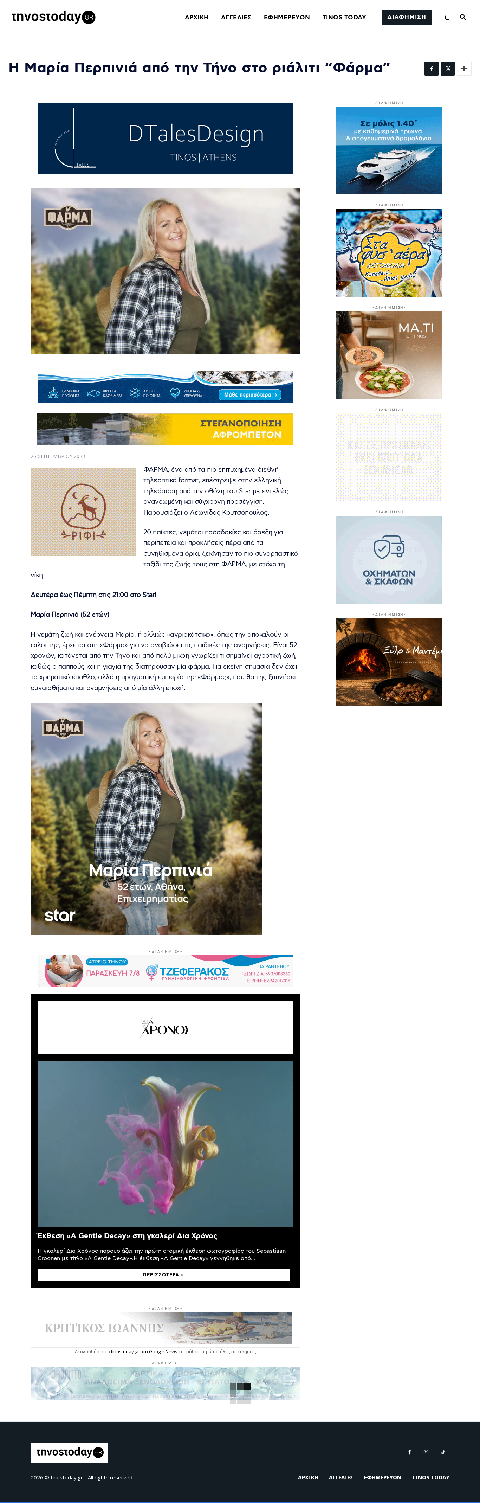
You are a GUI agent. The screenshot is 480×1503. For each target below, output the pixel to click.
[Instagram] (426, 1452)
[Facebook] (431, 69)
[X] (448, 69)
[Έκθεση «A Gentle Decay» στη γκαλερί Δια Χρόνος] (165, 1144)
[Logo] (52, 17)
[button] (463, 17)
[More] (464, 69)
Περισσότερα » (163, 1275)
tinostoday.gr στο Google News (144, 1351)
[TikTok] (443, 1452)
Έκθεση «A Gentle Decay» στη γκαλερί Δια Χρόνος (127, 1236)
